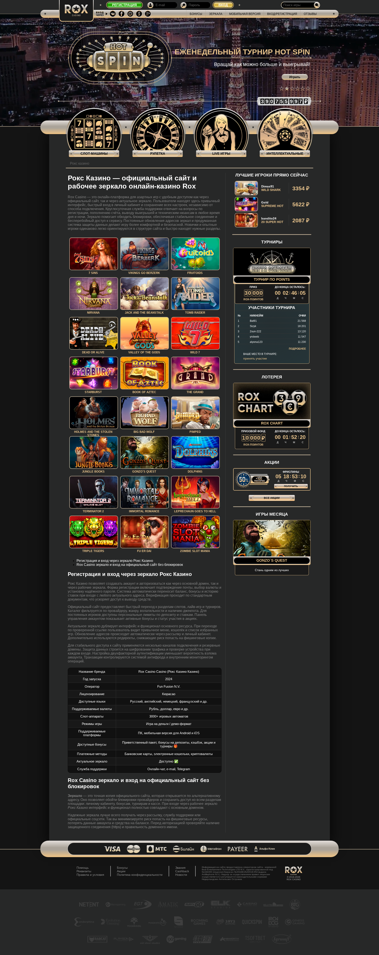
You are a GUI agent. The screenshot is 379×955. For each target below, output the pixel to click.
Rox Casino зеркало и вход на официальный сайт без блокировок (130, 565)
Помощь (83, 867)
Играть (294, 77)
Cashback (182, 871)
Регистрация (124, 5)
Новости (181, 874)
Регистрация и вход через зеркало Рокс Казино (115, 561)
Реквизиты (84, 871)
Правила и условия (90, 874)
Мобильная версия (244, 14)
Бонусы (196, 14)
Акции (121, 871)
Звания (180, 867)
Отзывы (310, 14)
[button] (281, 88)
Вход (223, 5)
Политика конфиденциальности (140, 874)
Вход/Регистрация (282, 14)
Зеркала (215, 14)
